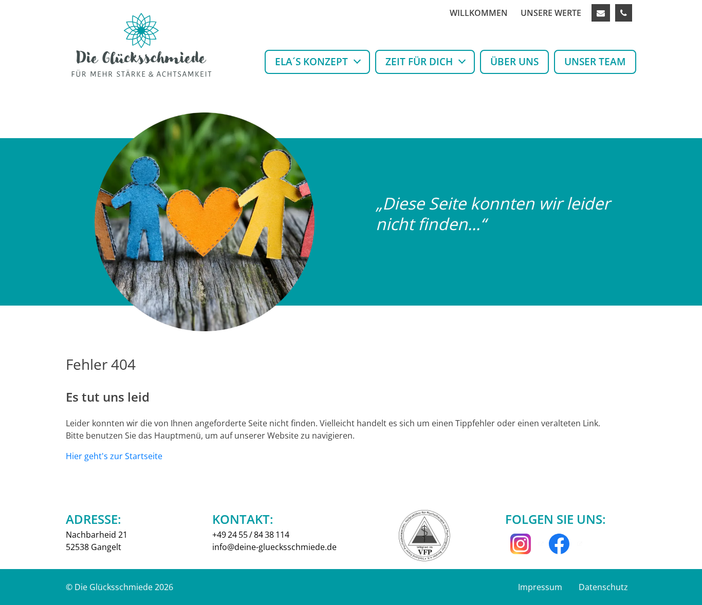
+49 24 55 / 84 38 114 (250, 534)
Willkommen (479, 12)
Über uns (514, 61)
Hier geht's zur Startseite (114, 456)
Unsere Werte (551, 12)
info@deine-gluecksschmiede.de (274, 547)
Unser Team (595, 61)
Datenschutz (603, 587)
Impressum (540, 587)
